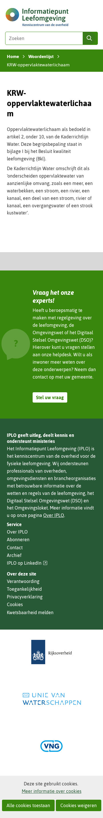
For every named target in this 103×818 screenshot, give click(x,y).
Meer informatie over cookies (52, 791)
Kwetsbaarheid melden (30, 612)
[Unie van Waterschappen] (51, 699)
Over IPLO (53, 515)
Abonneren (18, 539)
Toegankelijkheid (24, 589)
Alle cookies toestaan (28, 805)
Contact (15, 547)
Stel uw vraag (50, 397)
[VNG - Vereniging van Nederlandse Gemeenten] (51, 746)
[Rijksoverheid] (51, 652)
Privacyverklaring (25, 596)
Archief (14, 555)
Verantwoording (23, 581)
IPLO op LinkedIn (27, 563)
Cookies (15, 604)
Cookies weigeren (78, 805)
